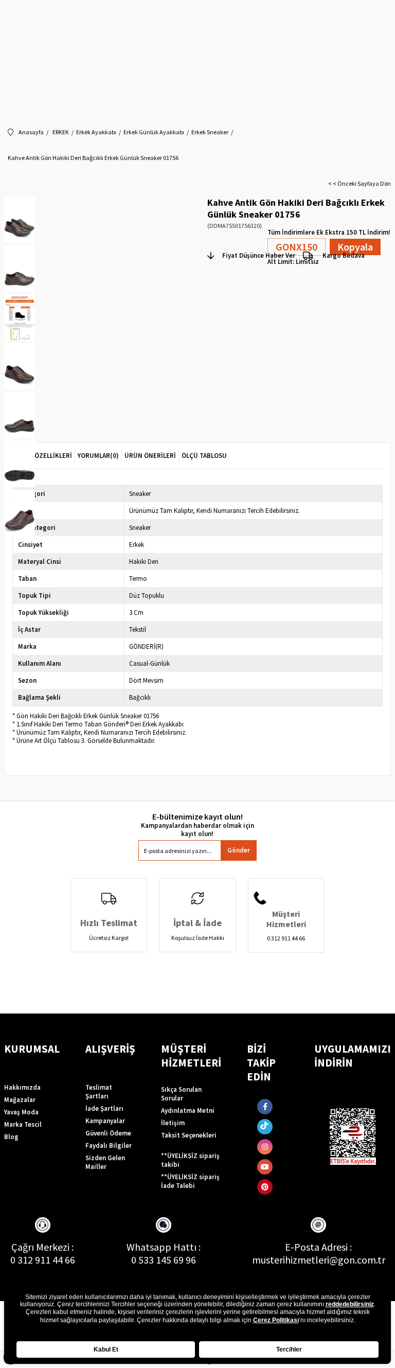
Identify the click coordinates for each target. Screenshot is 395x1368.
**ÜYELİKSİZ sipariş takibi (190, 1160)
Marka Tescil (23, 1124)
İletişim (173, 1122)
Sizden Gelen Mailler (105, 1162)
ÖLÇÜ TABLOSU (204, 455)
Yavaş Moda (21, 1112)
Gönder (238, 850)
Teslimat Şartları (98, 1091)
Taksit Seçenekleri (189, 1135)
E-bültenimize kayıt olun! (197, 817)
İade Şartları (104, 1108)
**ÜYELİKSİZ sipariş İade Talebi (190, 1181)
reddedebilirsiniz (350, 1304)
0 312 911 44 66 (42, 1259)
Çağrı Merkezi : (42, 1246)
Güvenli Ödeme (108, 1133)
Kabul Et (106, 1349)
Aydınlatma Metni (187, 1110)
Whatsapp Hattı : (164, 1246)
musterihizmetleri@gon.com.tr (318, 1259)
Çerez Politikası (276, 1320)
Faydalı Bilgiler (108, 1145)
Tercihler (289, 1349)
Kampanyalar (105, 1120)
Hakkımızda (22, 1087)
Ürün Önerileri (150, 455)
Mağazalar (19, 1099)
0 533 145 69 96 (163, 1259)
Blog (11, 1136)
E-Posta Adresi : (318, 1246)
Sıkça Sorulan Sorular (181, 1094)
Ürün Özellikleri (43, 455)
